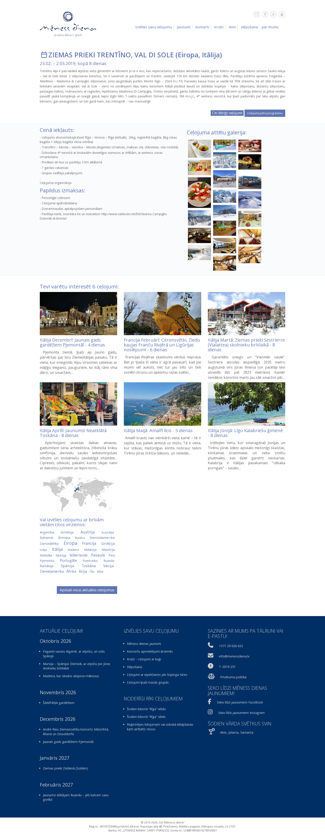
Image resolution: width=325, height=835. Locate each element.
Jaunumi (183, 27)
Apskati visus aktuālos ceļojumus (87, 590)
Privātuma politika (233, 677)
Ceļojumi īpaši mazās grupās (148, 682)
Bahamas (47, 537)
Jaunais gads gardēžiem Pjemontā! (68, 742)
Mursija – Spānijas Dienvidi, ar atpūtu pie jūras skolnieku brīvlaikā (76, 666)
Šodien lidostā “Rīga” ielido (146, 709)
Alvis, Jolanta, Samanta (236, 732)
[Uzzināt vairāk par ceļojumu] (78, 313)
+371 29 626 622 (231, 646)
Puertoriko (90, 561)
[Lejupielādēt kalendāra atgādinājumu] (44, 55)
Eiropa (188, 54)
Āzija (83, 571)
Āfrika (71, 571)
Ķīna (100, 571)
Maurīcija (108, 549)
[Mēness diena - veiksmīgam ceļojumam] (68, 23)
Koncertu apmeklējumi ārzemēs (150, 651)
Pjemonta (47, 560)
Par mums (270, 27)
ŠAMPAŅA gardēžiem (58, 703)
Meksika (46, 555)
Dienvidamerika (102, 537)
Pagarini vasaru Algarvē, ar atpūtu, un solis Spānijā (74, 653)
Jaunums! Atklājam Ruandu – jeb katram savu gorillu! (76, 797)
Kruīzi (219, 27)
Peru (112, 555)
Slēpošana (249, 27)
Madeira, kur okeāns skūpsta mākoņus (71, 676)
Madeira (73, 550)
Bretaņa (64, 537)
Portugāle (68, 560)
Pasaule (98, 555)
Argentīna (47, 532)
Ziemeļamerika (52, 571)
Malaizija (90, 549)
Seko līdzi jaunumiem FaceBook (240, 702)
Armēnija (67, 532)
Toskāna (89, 565)
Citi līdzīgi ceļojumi (227, 112)
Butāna (80, 538)
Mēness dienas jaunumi (144, 644)
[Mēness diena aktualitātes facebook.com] (265, 14)
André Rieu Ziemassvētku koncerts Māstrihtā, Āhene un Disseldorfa (76, 731)
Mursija (61, 555)
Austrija (87, 532)
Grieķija (108, 543)
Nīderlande (79, 555)
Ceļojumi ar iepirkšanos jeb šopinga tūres (157, 675)
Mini (232, 27)
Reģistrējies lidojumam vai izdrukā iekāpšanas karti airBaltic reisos (160, 726)
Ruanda (108, 561)
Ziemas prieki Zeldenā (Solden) (65, 768)
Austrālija (107, 532)
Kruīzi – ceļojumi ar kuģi (144, 659)
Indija (43, 550)
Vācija (108, 565)
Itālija (211, 54)
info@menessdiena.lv (234, 656)
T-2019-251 (227, 667)
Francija (89, 543)
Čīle (92, 572)
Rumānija (46, 566)
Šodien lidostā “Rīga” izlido (146, 717)
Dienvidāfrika (49, 543)
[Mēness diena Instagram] (256, 14)
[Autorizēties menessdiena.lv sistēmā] (282, 14)
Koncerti (202, 27)
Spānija (67, 565)
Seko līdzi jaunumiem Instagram (241, 713)
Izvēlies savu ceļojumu (153, 27)
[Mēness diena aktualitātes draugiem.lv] (273, 14)
